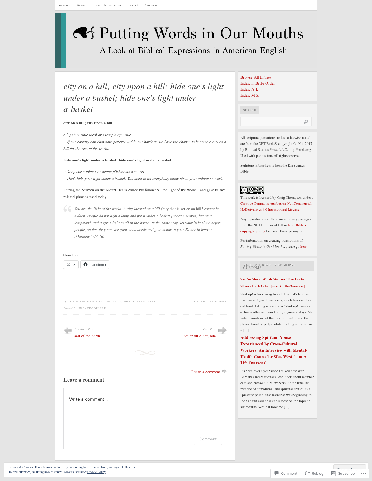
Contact (133, 5)
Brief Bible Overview (107, 5)
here (303, 246)
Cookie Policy (96, 472)
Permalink (146, 301)
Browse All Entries (256, 77)
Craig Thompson (83, 301)
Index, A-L (249, 89)
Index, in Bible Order (257, 83)
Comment (151, 5)
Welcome (64, 5)
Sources (82, 5)
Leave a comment (210, 301)
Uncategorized (92, 308)
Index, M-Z (249, 95)
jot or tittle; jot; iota (200, 335)
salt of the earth (87, 335)
